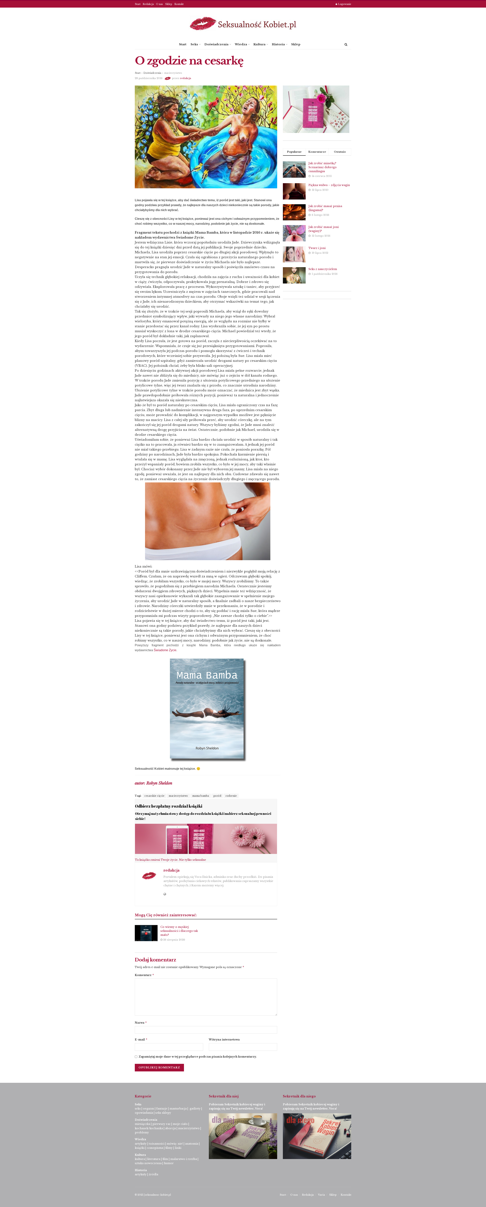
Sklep (168, 4)
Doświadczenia (216, 44)
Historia (278, 44)
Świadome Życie (165, 650)
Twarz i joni (317, 248)
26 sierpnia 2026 (174, 939)
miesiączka (142, 1124)
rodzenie (231, 795)
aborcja (170, 1128)
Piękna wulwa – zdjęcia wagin (329, 185)
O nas (159, 4)
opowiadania (144, 1112)
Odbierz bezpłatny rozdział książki (168, 806)
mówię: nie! (174, 1143)
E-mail (141, 1039)
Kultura (259, 44)
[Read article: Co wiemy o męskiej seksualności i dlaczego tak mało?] (146, 933)
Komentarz (144, 975)
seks (138, 1108)
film (165, 1159)
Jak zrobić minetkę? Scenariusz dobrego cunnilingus (322, 167)
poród (217, 795)
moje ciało (180, 1124)
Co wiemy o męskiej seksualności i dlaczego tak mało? (179, 931)
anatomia (191, 1143)
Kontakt (179, 4)
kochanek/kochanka (149, 1128)
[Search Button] (346, 44)
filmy (169, 1148)
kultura (140, 1159)
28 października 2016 (149, 78)
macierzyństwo (173, 72)
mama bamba (200, 795)
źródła (153, 1174)
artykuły (141, 1143)
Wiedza (241, 44)
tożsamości (156, 1143)
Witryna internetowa (224, 1039)
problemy (142, 1132)
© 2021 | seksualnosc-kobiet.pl (153, 1194)
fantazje (161, 1108)
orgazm (148, 1108)
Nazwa (141, 1022)
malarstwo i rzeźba (183, 1159)
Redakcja (148, 4)
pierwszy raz (161, 1124)
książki (139, 1148)
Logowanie (344, 4)
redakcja (185, 78)
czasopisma (155, 1148)
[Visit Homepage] (243, 23)
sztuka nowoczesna (148, 1163)
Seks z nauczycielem (322, 269)
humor (169, 1163)
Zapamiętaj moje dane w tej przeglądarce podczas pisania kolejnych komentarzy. (198, 1056)
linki (178, 1148)
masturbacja (178, 1108)
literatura (153, 1159)
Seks (194, 44)
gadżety (195, 1108)
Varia (321, 1194)
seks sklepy (163, 1112)
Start (137, 4)
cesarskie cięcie (154, 795)
